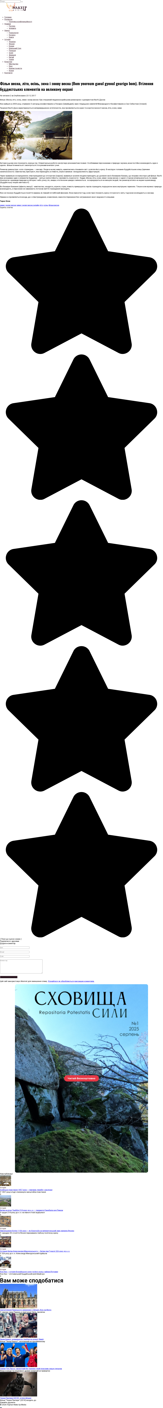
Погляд (12, 26)
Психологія (13, 33)
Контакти (8, 73)
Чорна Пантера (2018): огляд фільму (15, 1398)
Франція (12, 55)
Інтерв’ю (12, 28)
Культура (8, 62)
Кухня (11, 70)
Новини (7, 24)
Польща (12, 50)
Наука (7, 30)
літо (41, 205)
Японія (12, 44)
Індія (11, 53)
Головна (7, 17)
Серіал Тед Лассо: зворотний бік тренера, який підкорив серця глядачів (31, 1368)
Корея (11, 46)
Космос (12, 35)
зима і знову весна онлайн (28, 205)
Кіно (11, 66)
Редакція (8, 19)
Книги (11, 37)
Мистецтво (13, 64)
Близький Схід (15, 48)
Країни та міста (15, 68)
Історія (7, 39)
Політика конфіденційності (20, 21)
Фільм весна (53, 205)
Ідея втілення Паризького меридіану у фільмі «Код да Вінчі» (25, 1310)
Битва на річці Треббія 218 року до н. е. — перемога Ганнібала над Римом (31, 1210)
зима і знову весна (8, 205)
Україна (12, 42)
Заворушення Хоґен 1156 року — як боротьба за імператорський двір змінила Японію (37, 1231)
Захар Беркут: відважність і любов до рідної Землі (22, 1339)
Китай (11, 57)
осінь (45, 205)
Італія (11, 59)
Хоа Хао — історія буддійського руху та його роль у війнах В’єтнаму (29, 1272)
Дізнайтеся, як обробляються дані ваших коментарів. (71, 981)
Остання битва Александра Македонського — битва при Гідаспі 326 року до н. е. (35, 1251)
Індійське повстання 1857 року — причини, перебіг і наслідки (26, 1190)
